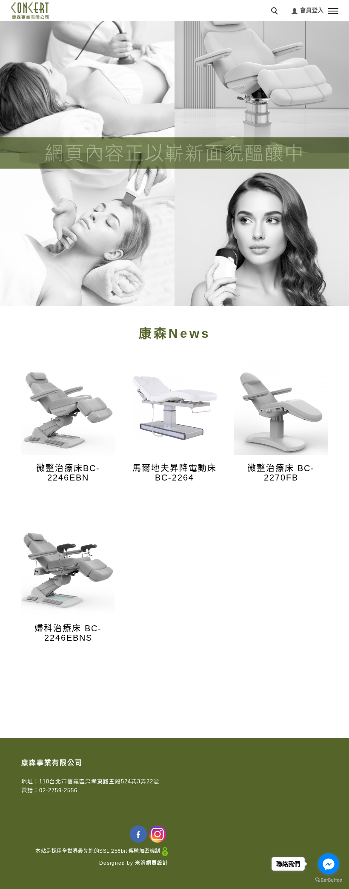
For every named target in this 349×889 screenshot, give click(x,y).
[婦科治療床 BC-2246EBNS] (68, 568)
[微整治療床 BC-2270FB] (281, 408)
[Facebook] (139, 834)
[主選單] (333, 11)
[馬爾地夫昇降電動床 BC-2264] (174, 408)
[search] (275, 12)
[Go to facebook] (328, 864)
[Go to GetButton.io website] (328, 880)
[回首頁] (30, 10)
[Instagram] (158, 834)
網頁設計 (157, 863)
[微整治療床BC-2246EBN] (68, 408)
